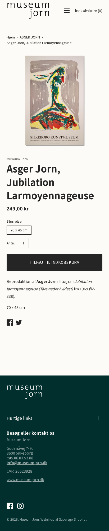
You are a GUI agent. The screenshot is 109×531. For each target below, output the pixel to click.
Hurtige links (19, 418)
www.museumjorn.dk (25, 479)
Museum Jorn (29, 519)
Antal (11, 242)
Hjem (11, 37)
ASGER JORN (30, 37)
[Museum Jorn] (28, 11)
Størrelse (14, 221)
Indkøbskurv (88, 10)
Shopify (79, 519)
